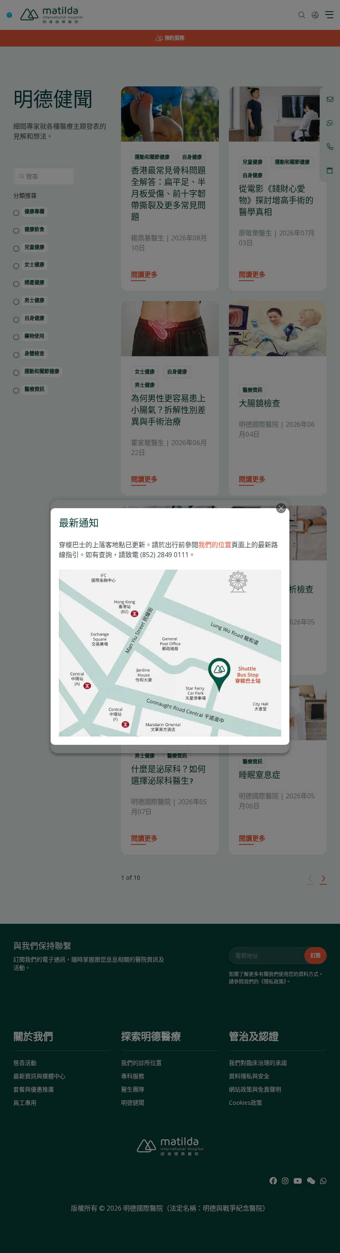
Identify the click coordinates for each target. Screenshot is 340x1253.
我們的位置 (214, 544)
